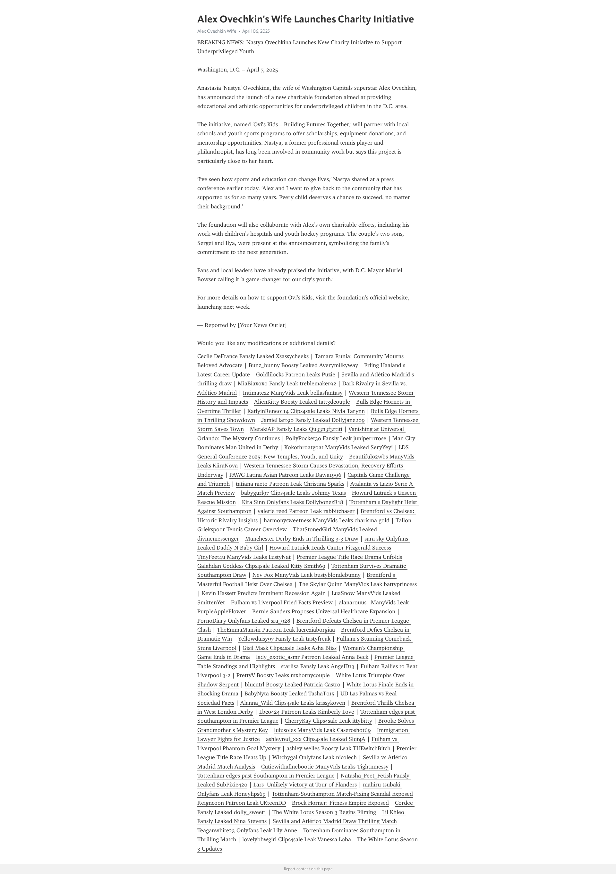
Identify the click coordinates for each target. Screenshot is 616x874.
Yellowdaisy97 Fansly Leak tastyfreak (284, 638)
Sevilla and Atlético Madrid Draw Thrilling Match (335, 821)
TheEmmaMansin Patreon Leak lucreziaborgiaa (276, 629)
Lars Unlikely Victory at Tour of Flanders (305, 784)
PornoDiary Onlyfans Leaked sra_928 (243, 620)
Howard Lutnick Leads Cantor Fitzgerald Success (330, 547)
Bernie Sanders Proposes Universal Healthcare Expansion (323, 611)
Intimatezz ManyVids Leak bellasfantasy (293, 392)
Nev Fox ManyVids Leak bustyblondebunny (306, 574)
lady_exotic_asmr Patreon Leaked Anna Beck (312, 656)
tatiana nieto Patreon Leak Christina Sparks (290, 483)
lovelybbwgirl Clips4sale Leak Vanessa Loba (296, 839)
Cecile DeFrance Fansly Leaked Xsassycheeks (253, 356)
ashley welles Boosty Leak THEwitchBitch (338, 748)
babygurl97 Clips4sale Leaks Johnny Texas (293, 492)
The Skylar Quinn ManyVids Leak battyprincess (358, 584)
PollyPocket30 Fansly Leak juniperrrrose (336, 438)
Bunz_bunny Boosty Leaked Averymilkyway (303, 365)
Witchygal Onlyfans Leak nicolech (314, 757)
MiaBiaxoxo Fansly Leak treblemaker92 (287, 383)
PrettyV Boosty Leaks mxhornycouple (283, 675)
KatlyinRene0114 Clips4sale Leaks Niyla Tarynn (306, 411)
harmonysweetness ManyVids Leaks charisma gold (326, 520)
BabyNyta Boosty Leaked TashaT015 (289, 693)
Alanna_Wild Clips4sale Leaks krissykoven (292, 702)
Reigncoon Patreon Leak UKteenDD (241, 802)
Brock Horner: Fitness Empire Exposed (340, 802)
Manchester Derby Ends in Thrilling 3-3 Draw (301, 538)
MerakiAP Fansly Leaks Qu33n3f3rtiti (296, 429)
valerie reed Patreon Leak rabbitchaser (306, 511)
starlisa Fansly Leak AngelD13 (318, 666)
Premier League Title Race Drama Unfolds (349, 556)
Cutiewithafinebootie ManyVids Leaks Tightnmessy (325, 766)
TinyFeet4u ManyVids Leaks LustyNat (244, 556)
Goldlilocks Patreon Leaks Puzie (295, 374)
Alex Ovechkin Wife (216, 31)
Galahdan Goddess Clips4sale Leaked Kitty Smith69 (261, 565)
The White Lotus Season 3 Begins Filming (324, 812)
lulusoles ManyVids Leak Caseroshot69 (322, 730)
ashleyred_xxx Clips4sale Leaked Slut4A (315, 739)
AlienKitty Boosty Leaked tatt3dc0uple (302, 401)
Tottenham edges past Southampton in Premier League (266, 775)
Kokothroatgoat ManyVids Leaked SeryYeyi (338, 447)
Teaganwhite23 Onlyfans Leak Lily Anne (247, 830)
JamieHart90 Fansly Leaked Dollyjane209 (313, 420)
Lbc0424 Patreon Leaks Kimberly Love (306, 711)
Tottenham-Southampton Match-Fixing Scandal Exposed (342, 793)
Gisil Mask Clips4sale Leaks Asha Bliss (290, 647)
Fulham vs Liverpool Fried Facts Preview (282, 602)
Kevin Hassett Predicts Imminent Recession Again (264, 593)
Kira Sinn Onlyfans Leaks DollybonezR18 (292, 502)
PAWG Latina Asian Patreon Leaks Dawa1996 (285, 474)
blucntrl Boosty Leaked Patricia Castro (292, 684)
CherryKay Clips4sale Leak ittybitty (328, 720)
